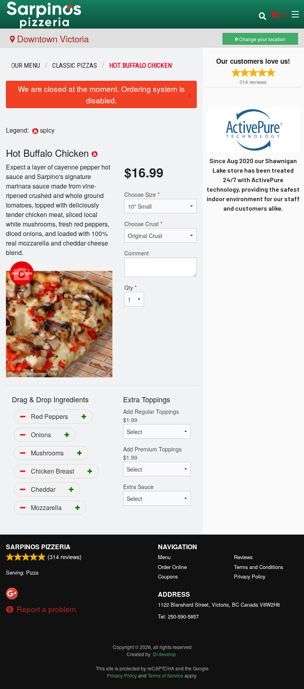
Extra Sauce (138, 487)
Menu (164, 557)
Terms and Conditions (258, 567)
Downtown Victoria (52, 38)
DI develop (164, 654)
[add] (84, 416)
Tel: (178, 616)
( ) (282, 14)
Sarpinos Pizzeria (38, 546)
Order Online (172, 567)
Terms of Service (165, 675)
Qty (130, 287)
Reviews (243, 557)
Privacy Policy (249, 576)
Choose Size (142, 194)
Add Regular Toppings (151, 415)
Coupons (168, 576)
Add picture (21, 273)
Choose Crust (143, 224)
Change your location (261, 39)
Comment (136, 253)
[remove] (22, 416)
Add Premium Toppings (152, 453)
